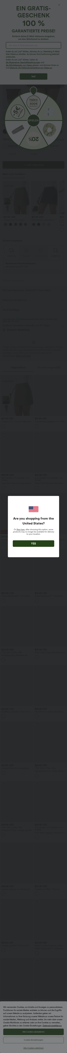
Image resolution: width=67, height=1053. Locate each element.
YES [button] (33, 543)
